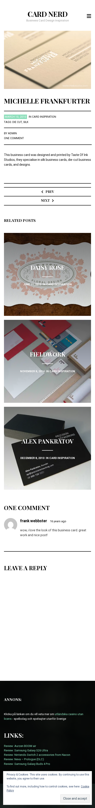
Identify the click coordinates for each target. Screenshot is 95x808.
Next (45, 200)
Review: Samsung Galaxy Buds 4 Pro (27, 764)
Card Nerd (48, 14)
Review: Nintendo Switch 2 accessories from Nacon (37, 754)
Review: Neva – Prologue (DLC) (24, 759)
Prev (50, 192)
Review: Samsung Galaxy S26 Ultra (26, 750)
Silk (25, 122)
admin (12, 133)
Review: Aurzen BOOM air (20, 746)
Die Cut (17, 122)
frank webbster (33, 521)
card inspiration (44, 116)
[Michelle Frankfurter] (47, 59)
